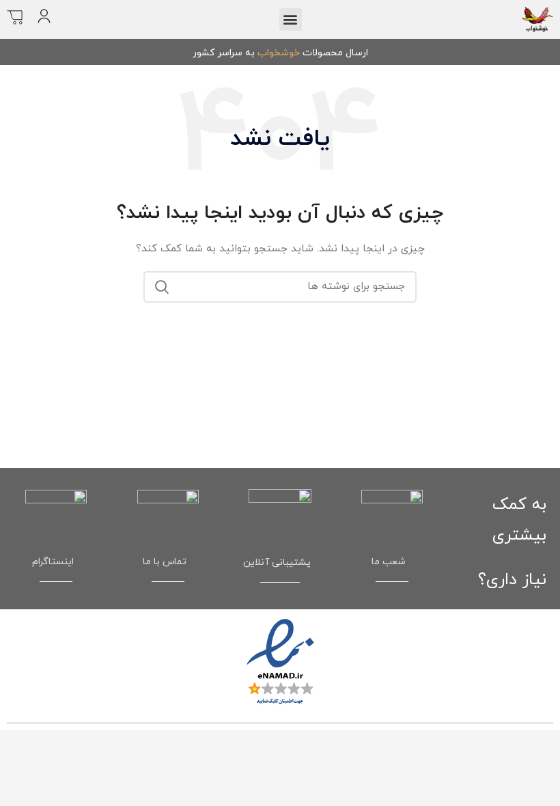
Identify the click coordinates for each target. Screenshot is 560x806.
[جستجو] (162, 287)
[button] (290, 19)
